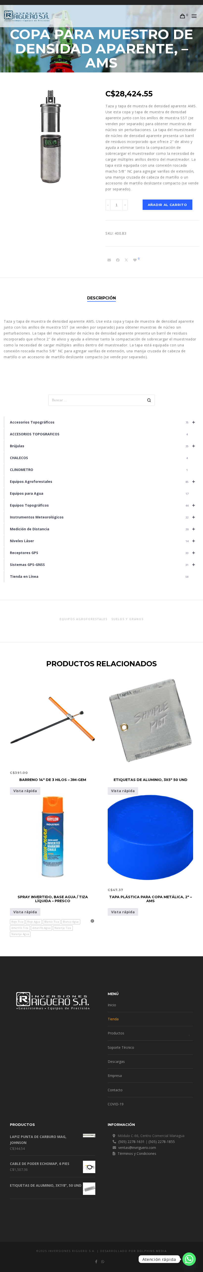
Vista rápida (25, 790)
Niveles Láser (102, 540)
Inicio (112, 1005)
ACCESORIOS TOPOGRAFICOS (99, 434)
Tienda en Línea (99, 576)
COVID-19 (116, 1104)
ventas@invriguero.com (137, 1147)
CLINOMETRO (99, 469)
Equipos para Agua (99, 493)
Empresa (115, 1075)
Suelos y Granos (127, 619)
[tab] (101, 298)
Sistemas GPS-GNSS (102, 564)
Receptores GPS (102, 552)
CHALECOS (99, 457)
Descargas (116, 1061)
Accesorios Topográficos (102, 422)
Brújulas (102, 446)
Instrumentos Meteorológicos (102, 517)
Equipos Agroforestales (102, 481)
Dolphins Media (152, 1251)
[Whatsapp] (189, 1259)
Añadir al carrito (167, 205)
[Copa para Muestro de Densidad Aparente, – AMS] (109, 260)
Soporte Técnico (121, 1047)
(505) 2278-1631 (131, 1141)
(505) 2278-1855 (162, 1141)
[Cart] (183, 16)
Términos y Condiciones (137, 1153)
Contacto (115, 1090)
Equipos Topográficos (102, 505)
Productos (116, 1033)
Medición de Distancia (102, 529)
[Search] (149, 400)
